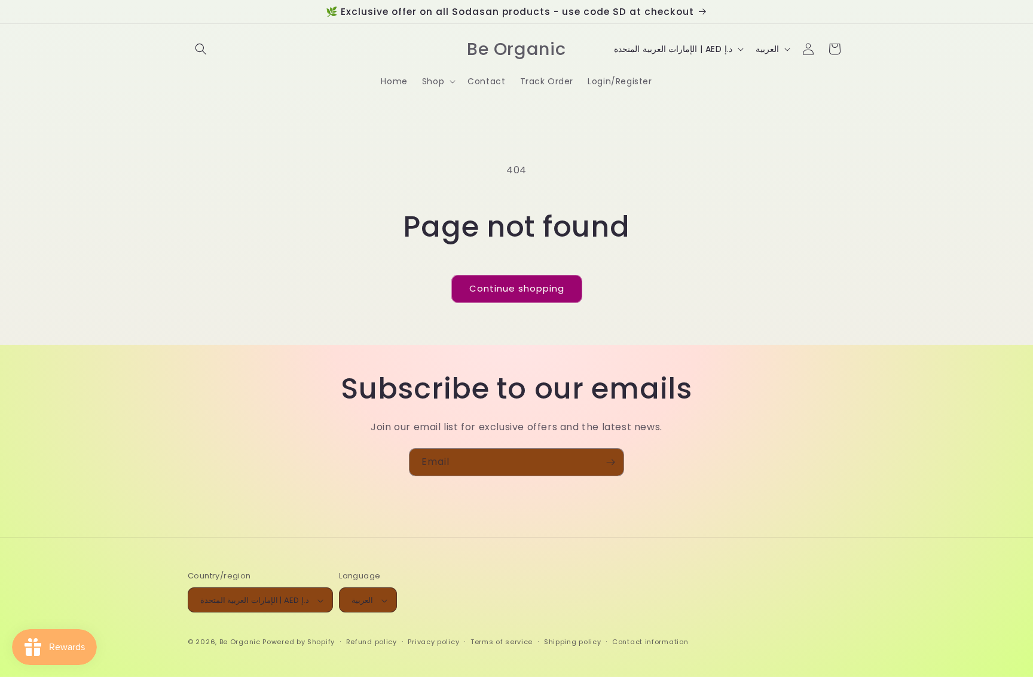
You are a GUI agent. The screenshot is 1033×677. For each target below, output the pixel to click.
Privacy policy (433, 642)
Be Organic (240, 642)
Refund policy (371, 642)
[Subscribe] (610, 462)
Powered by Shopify (298, 642)
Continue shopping (516, 288)
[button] (201, 49)
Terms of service (501, 642)
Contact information (650, 642)
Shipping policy (572, 642)
